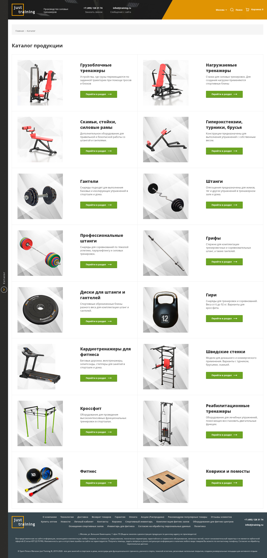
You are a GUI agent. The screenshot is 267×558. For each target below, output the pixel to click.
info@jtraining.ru (122, 7)
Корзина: (257, 9)
